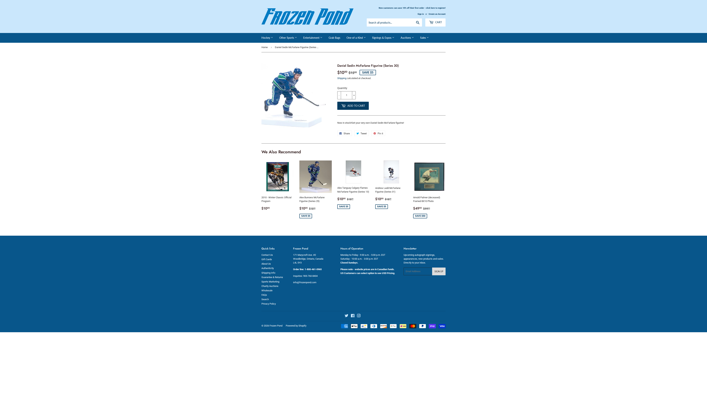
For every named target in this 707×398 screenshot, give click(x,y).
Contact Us (267, 255)
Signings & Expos (382, 37)
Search (265, 299)
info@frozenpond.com (304, 282)
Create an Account (437, 14)
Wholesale (266, 290)
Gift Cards (266, 259)
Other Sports (287, 37)
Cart (438, 22)
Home (264, 47)
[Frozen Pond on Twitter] (346, 316)
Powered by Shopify (296, 325)
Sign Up (439, 271)
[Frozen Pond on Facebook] (353, 316)
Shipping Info (268, 272)
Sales (423, 37)
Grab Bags (334, 37)
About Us (266, 263)
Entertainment (311, 37)
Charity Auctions (269, 286)
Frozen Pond (276, 325)
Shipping (341, 78)
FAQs (264, 295)
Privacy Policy (268, 303)
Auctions (406, 37)
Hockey (266, 37)
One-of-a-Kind (355, 37)
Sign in (421, 14)
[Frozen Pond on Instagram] (359, 316)
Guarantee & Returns (272, 277)
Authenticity (267, 268)
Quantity (342, 88)
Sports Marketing (270, 281)
